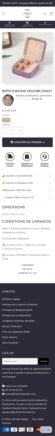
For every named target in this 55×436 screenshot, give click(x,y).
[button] (3, 13)
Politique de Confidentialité (16, 315)
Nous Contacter (10, 342)
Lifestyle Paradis (19, 419)
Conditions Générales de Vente (18, 320)
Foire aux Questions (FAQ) (16, 331)
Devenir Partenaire (12, 326)
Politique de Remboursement (17, 310)
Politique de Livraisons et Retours (20, 304)
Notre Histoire (9, 337)
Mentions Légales (11, 299)
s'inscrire (43, 361)
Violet (6, 120)
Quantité (6, 124)
